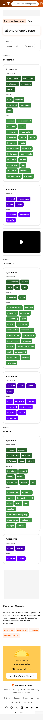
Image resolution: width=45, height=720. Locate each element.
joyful (9, 391)
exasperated (13, 455)
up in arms (26, 520)
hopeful (10, 220)
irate (22, 461)
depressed (12, 105)
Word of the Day (21, 660)
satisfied (11, 412)
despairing (24, 313)
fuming (10, 477)
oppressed (25, 105)
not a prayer (12, 165)
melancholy (12, 84)
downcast (11, 137)
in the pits (26, 148)
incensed (34, 630)
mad (26, 503)
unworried (11, 418)
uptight (10, 526)
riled (33, 482)
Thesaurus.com (8, 3)
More (29, 21)
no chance (26, 341)
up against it (20, 352)
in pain (22, 143)
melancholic (28, 78)
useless (25, 357)
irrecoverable (13, 335)
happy (10, 204)
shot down (12, 171)
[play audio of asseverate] (13, 669)
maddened (12, 482)
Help (37, 698)
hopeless (11, 143)
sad (23, 165)
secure (22, 412)
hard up (10, 324)
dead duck (11, 313)
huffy (9, 503)
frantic (32, 137)
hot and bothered (25, 498)
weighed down (13, 176)
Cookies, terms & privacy (21, 702)
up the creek (12, 357)
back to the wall (14, 308)
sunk (9, 111)
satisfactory (25, 407)
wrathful (21, 526)
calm (9, 401)
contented (12, 407)
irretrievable (12, 341)
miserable (11, 160)
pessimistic (26, 84)
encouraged (23, 199)
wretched (28, 176)
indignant (26, 455)
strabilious (24, 171)
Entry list (7, 698)
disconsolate (26, 132)
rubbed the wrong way (17, 514)
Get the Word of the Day (22, 676)
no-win (23, 160)
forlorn (23, 137)
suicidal (10, 89)
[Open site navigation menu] (4, 3)
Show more (29, 46)
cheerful (11, 199)
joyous (19, 204)
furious (10, 498)
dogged (10, 450)
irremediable (28, 335)
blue (9, 99)
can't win (11, 126)
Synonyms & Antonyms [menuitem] (14, 21)
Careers (17, 698)
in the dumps (13, 148)
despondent (12, 282)
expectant (24, 214)
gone (23, 319)
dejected (19, 99)
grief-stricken (13, 78)
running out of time (25, 346)
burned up (26, 492)
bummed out (13, 492)
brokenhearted (24, 121)
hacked (20, 477)
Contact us (28, 698)
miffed (31, 461)
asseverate (22, 664)
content (31, 401)
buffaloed (11, 471)
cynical (22, 126)
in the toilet (12, 330)
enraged (21, 450)
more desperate (11, 635)
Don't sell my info (21, 713)
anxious (10, 121)
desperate (12, 132)
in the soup (12, 154)
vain (24, 287)
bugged (23, 471)
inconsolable (26, 154)
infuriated (11, 461)
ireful (18, 503)
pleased (20, 548)
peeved (24, 482)
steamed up (12, 520)
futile (9, 287)
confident (11, 214)
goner (22, 297)
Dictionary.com (41, 3)
